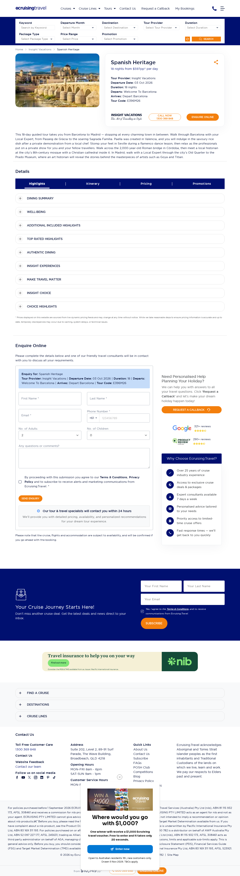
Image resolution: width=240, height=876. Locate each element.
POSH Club (141, 767)
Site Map (172, 854)
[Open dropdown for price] (93, 39)
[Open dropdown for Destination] (134, 27)
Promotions (202, 184)
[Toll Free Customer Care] (214, 8)
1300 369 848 (25, 749)
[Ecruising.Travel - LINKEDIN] (42, 777)
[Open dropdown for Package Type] (51, 39)
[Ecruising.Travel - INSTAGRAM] (36, 777)
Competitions (143, 772)
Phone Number (98, 411)
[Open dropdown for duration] (217, 27)
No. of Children (97, 428)
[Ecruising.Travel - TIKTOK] (54, 777)
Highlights (37, 184)
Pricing (146, 184)
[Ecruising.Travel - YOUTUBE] (23, 777)
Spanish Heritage (68, 49)
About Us (140, 749)
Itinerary (92, 184)
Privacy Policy (143, 781)
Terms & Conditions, (178, 609)
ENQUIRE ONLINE (203, 116)
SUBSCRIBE (154, 623)
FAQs (137, 763)
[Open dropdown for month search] (93, 27)
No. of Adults (28, 428)
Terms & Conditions (113, 477)
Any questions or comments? (39, 445)
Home (19, 49)
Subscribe (140, 758)
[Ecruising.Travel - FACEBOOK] (17, 777)
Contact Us (141, 754)
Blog (136, 776)
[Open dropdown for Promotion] (134, 39)
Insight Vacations (40, 49)
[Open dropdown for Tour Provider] (176, 27)
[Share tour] (216, 62)
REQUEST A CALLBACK (188, 409)
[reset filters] (187, 39)
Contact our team (28, 766)
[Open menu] (222, 8)
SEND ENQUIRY (30, 498)
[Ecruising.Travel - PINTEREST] (48, 777)
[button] (93, 418)
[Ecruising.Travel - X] (29, 777)
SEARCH (208, 39)
